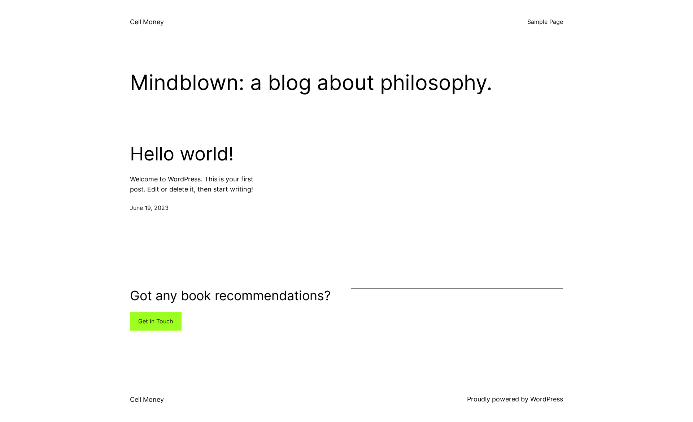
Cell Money (147, 22)
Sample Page (545, 21)
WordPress (546, 399)
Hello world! (182, 154)
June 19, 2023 (149, 207)
